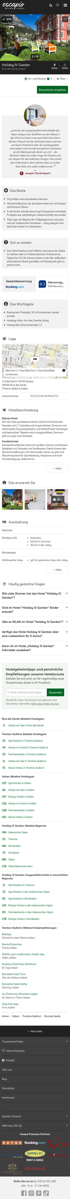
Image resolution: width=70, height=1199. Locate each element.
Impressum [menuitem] (8, 1097)
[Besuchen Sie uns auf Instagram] (31, 1193)
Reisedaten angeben (52, 90)
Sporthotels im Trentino (18, 885)
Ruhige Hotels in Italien (18, 796)
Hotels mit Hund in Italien (19, 803)
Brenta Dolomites (12, 944)
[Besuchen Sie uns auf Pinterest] (38, 1193)
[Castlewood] (12, 1169)
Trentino (10, 839)
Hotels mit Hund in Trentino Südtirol (25, 747)
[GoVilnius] (35, 1168)
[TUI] (57, 1143)
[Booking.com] (35, 1143)
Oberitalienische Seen (17, 866)
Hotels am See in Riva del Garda (23, 725)
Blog (4, 1078)
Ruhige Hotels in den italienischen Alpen (27, 905)
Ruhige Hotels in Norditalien (20, 919)
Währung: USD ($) (12, 1125)
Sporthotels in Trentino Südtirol (22, 740)
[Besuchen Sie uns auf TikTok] (46, 1193)
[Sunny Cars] (35, 1155)
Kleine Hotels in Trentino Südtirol (23, 767)
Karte (55, 68)
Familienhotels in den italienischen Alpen (27, 912)
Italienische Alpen (15, 832)
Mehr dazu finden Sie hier (45, 703)
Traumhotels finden (12, 1041)
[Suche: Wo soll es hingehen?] (50, 5)
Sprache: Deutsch (11, 1116)
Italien (15, 1016)
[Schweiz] (57, 1155)
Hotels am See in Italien (18, 789)
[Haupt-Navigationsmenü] (65, 5)
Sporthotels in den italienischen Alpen (26, 891)
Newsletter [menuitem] (8, 1088)
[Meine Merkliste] (57, 5)
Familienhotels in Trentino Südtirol (24, 754)
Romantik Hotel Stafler (14, 984)
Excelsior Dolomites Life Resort (19, 964)
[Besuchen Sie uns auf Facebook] (24, 1193)
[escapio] (13, 5)
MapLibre (10, 370)
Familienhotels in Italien (18, 810)
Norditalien (11, 845)
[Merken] (65, 19)
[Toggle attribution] (63, 370)
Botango (6, 934)
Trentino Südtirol (32, 1016)
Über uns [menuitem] (7, 1069)
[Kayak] (12, 1143)
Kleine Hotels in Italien (17, 817)
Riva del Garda (52, 1016)
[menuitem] (35, 1050)
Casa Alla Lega (10, 1003)
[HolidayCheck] (12, 1155)
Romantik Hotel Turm (14, 973)
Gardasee (10, 852)
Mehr (59, 468)
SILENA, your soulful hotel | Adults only (23, 954)
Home (5, 1016)
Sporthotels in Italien (16, 783)
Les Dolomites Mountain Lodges (20, 993)
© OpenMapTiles (26, 370)
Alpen (8, 859)
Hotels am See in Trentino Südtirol (24, 761)
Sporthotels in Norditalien (19, 898)
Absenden (55, 692)
